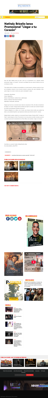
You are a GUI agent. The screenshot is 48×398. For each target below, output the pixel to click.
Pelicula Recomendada (29, 371)
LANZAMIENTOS (8, 152)
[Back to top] (45, 395)
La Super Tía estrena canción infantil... (6, 365)
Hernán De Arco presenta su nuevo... (18, 365)
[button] (2, 17)
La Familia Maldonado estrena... (30, 365)
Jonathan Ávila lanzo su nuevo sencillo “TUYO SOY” (23, 155)
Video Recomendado (7, 371)
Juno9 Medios (16, 33)
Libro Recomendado (18, 371)
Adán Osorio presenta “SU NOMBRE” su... (41, 364)
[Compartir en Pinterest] (11, 36)
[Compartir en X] (8, 36)
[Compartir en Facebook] (5, 36)
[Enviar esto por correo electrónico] (13, 36)
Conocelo (37, 371)
